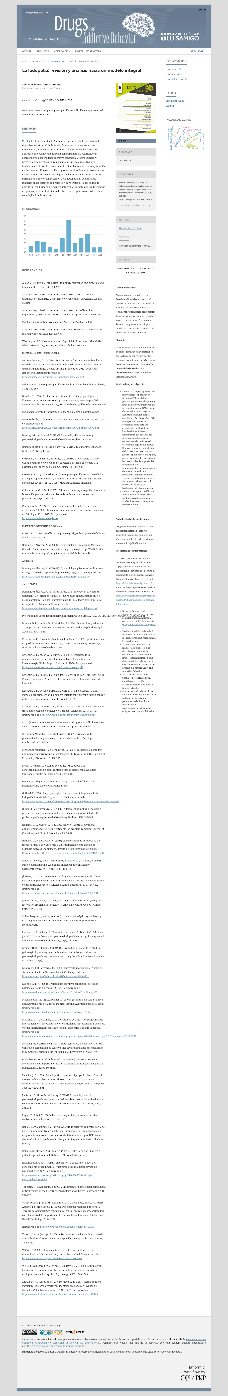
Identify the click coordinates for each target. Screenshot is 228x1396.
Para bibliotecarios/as (177, 78)
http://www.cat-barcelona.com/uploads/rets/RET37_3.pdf (72, 853)
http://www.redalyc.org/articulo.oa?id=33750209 (67, 1226)
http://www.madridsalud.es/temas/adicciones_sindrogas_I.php (56, 1012)
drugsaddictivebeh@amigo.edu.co (133, 583)
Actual (27, 51)
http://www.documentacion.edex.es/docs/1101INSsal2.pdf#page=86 (59, 992)
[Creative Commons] (29, 1333)
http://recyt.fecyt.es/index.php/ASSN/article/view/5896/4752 (55, 976)
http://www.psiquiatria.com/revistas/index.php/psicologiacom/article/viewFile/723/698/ (70, 801)
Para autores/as (174, 73)
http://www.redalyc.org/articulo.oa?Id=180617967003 (52, 1258)
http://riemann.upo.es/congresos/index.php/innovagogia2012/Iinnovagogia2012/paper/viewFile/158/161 (80, 1036)
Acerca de (61, 51)
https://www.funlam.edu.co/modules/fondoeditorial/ (55, 1346)
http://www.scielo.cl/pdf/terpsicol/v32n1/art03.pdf (67, 714)
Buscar (198, 51)
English (170, 105)
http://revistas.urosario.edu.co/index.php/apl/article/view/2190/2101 (60, 893)
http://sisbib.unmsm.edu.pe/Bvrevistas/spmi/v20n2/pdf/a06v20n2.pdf (60, 427)
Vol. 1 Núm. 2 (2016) (56, 61)
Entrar (202, 9)
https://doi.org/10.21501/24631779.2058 (50, 100)
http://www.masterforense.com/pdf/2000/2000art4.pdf (52, 667)
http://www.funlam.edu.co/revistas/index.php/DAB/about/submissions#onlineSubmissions (136, 599)
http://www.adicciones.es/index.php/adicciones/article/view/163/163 (60, 1294)
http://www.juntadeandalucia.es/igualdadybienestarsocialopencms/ (59, 608)
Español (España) (175, 100)
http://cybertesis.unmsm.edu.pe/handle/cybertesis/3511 (53, 377)
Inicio (25, 61)
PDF (123, 141)
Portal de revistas (88, 51)
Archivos (43, 51)
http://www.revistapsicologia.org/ (40, 518)
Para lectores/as (174, 68)
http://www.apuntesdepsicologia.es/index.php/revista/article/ (56, 576)
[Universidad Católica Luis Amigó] (51, 1333)
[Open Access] (74, 1333)
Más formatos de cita (132, 205)
